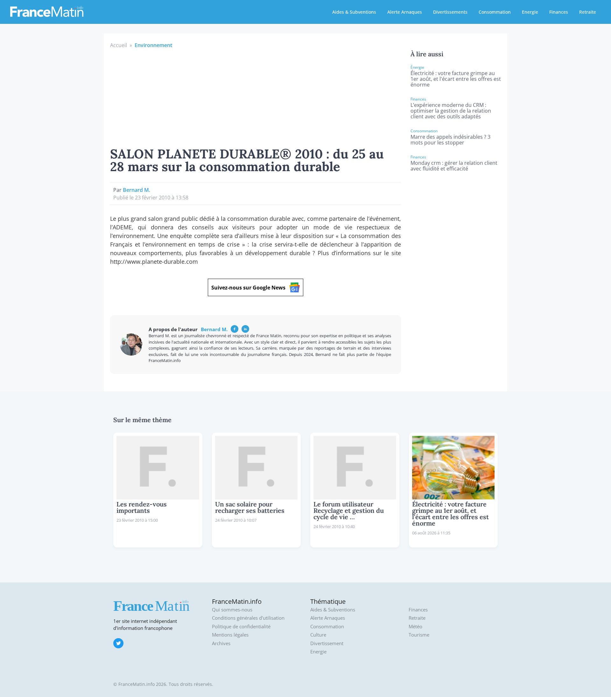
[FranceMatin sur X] (118, 643)
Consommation (495, 12)
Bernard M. (136, 189)
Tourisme (419, 635)
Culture (318, 635)
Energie (530, 12)
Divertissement (326, 643)
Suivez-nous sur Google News (248, 287)
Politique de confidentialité (241, 627)
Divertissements (450, 12)
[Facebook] (234, 329)
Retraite (587, 12)
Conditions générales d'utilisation (248, 618)
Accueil (118, 45)
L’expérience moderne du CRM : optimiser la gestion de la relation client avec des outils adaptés (451, 110)
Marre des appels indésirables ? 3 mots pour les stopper (450, 139)
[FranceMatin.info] (46, 11)
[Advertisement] (255, 96)
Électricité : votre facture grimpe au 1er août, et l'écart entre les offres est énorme (456, 79)
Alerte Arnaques (404, 12)
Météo (415, 627)
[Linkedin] (245, 329)
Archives (221, 643)
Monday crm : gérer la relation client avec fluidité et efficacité (454, 165)
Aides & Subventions (354, 12)
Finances (558, 12)
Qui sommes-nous (232, 610)
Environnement (153, 45)
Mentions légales (230, 635)
